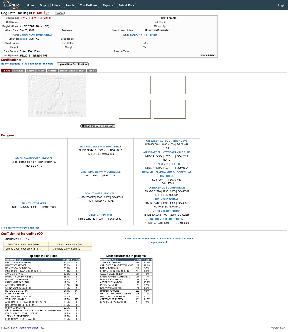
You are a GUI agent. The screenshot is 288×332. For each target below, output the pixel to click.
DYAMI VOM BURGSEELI (36, 35)
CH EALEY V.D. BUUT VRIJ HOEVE (167, 140)
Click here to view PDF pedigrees (20, 227)
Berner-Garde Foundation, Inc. (27, 327)
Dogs (43, 5)
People (70, 5)
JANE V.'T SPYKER (100, 215)
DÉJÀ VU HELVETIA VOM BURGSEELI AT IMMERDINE (166, 174)
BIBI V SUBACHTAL (166, 199)
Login (281, 5)
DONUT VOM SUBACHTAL (100, 193)
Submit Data (126, 5)
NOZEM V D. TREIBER (167, 164)
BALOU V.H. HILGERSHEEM (167, 219)
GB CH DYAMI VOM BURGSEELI (34, 158)
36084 (23, 39)
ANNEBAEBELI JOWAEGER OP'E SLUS (166, 152)
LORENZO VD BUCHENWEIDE (167, 187)
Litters (56, 5)
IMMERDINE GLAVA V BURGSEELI (100, 172)
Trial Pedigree (88, 5)
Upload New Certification (72, 64)
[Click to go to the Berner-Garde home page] (12, 4)
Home (30, 5)
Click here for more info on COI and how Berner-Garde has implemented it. (159, 240)
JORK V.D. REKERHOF (166, 211)
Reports (108, 5)
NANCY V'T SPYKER (143, 35)
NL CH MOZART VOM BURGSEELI (100, 146)
